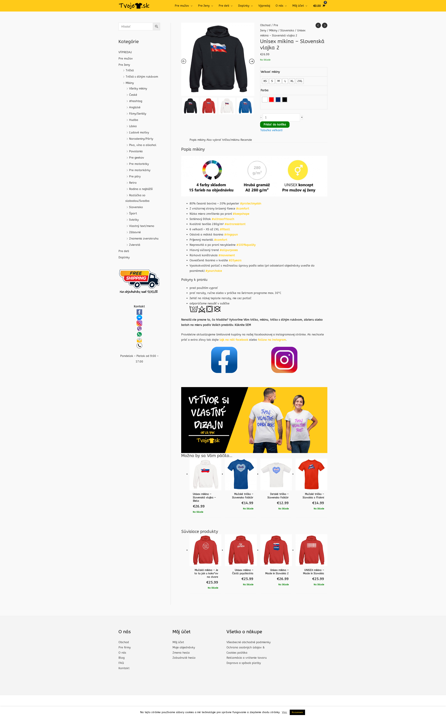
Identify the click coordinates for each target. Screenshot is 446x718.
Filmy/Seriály (137, 113)
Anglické (134, 107)
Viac (284, 712)
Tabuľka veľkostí (271, 130)
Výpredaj (264, 5)
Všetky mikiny (138, 88)
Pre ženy (204, 5)
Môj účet (298, 5)
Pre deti (224, 5)
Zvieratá (134, 244)
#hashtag (135, 101)
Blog (121, 657)
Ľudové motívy (139, 132)
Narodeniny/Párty (141, 138)
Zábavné (135, 232)
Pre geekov (136, 157)
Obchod (265, 25)
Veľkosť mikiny (270, 71)
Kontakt (123, 668)
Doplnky (243, 5)
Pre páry (135, 176)
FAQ (121, 663)
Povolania (136, 151)
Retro (133, 182)
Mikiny (130, 83)
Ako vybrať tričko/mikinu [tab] (223, 139)
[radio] (265, 81)
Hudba (133, 120)
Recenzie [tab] (246, 139)
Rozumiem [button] (297, 712)
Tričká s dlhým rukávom (142, 76)
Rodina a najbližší (141, 189)
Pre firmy (124, 647)
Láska (133, 126)
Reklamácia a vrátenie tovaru (246, 657)
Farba (264, 90)
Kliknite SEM (243, 325)
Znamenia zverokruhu (144, 238)
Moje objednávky (183, 647)
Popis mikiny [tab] (198, 139)
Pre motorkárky (139, 170)
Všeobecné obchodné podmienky (248, 642)
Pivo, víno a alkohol (142, 145)
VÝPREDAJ (125, 52)
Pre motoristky (139, 164)
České (133, 94)
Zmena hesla (181, 652)
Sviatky (134, 219)
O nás (279, 5)
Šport (133, 213)
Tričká (130, 70)
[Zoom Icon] (217, 59)
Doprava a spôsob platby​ (243, 663)
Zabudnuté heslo (183, 657)
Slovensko (136, 207)
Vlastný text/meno (141, 226)
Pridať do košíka (275, 124)
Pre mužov (182, 5)
